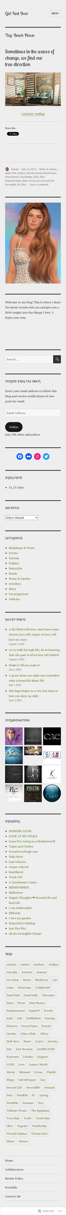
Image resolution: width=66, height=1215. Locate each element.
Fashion (14, 563)
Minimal (24, 1072)
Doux (10, 1003)
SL (18, 184)
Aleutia (11, 964)
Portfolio (11, 1187)
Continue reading (33, 114)
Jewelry (53, 1041)
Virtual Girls (39, 1134)
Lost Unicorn (17, 862)
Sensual (49, 1087)
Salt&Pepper (27, 1080)
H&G (36, 176)
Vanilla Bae (39, 1126)
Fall (19, 1018)
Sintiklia (22, 1095)
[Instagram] (37, 456)
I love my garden (20, 918)
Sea (39, 180)
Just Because (24, 1049)
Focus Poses (29, 1026)
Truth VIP (15, 877)
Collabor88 (42, 987)
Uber (23, 184)
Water (11, 1141)
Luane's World (38, 1064)
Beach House (12, 176)
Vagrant (22, 1126)
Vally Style (16, 857)
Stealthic (13, 1103)
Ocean (32, 180)
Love (21, 1064)
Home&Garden (13, 180)
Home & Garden (48, 169)
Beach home (49, 173)
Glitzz (44, 1034)
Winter (23, 1141)
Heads (13, 573)
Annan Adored (18, 867)
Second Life (48, 180)
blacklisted (16, 872)
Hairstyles (15, 568)
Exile (10, 1018)
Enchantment (16, 1011)
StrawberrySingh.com (23, 851)
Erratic (48, 1011)
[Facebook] (19, 456)
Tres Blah (13, 1118)
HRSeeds (14, 913)
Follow (13, 427)
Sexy (10, 1095)
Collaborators (14, 1169)
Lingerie (42, 1057)
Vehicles (14, 599)
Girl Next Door (16, 13)
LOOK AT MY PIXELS (23, 836)
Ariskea (21, 173)
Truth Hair (43, 1118)
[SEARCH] (57, 359)
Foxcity (46, 1026)
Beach (38, 173)
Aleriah (15, 169)
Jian (9, 1049)
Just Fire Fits (17, 928)
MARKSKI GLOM (20, 831)
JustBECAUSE (46, 1049)
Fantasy (14, 558)
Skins (12, 589)
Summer (28, 1103)
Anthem (38, 964)
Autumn (26, 972)
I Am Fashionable (20, 908)
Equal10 (34, 1011)
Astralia (30, 173)
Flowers (12, 1026)
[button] (13, 736)
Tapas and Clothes (21, 846)
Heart (27, 1041)
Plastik (51, 1072)
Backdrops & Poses (21, 548)
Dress (21, 1003)
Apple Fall (10, 173)
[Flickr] (28, 456)
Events (13, 553)
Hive (42, 176)
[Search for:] (29, 359)
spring (43, 1095)
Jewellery (15, 584)
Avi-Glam (13, 980)
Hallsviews (16, 892)
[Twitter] (46, 456)
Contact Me (13, 1196)
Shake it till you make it (24, 665)
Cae (54, 980)
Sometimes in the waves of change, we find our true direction (29, 57)
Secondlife (10, 184)
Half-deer (13, 1041)
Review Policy (14, 1178)
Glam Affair (28, 1034)
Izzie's (39, 1041)
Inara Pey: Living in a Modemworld (32, 841)
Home (9, 1160)
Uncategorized (18, 594)
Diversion (48, 995)
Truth (27, 1118)
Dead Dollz (31, 995)
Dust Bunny (26, 176)
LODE (10, 1064)
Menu (55, 13)
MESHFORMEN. (19, 887)
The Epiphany (40, 1110)
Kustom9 (13, 1057)
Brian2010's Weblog (22, 923)
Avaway (41, 972)
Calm (10, 987)
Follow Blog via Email (22, 381)
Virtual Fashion (17, 1134)
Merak (11, 1072)
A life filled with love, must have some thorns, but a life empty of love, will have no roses (34, 634)
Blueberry (41, 980)
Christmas (24, 987)
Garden (11, 1034)
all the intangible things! (25, 933)
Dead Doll (13, 995)
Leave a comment (39, 184)
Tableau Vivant (17, 1110)
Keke (25, 180)
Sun (40, 1103)
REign (10, 1080)
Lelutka (28, 1057)
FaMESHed (33, 1018)
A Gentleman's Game (23, 882)
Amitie (24, 964)
